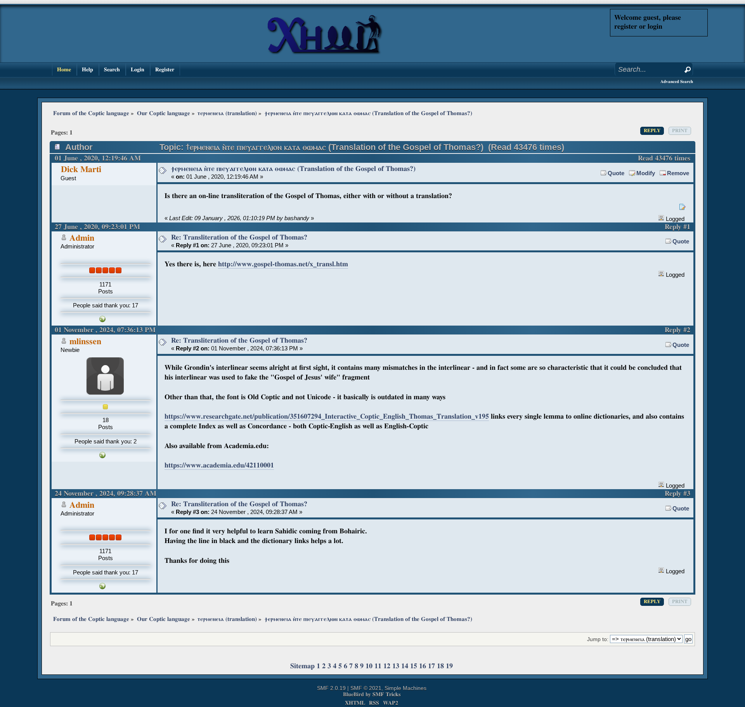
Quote (616, 173)
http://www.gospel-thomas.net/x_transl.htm (283, 264)
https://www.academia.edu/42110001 (219, 465)
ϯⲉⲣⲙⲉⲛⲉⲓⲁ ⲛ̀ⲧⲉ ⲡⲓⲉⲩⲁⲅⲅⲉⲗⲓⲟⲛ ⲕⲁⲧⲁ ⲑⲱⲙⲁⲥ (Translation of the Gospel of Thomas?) (293, 169)
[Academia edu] (102, 456)
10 (369, 666)
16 (422, 666)
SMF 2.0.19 (331, 688)
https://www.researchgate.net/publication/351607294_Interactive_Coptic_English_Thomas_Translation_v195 (327, 416)
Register (164, 69)
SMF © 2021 (365, 688)
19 (449, 666)
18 (440, 666)
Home (64, 69)
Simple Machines (405, 688)
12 (386, 666)
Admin (81, 238)
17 (431, 666)
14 (404, 666)
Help (87, 69)
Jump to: (597, 639)
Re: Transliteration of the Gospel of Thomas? (239, 237)
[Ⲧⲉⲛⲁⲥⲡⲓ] (102, 320)
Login (137, 69)
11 (377, 666)
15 (413, 666)
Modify (645, 173)
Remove (678, 173)
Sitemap (302, 666)
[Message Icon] (163, 170)
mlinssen (85, 342)
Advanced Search (676, 81)
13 (395, 666)
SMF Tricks (386, 694)
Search (112, 69)
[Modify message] (682, 207)
